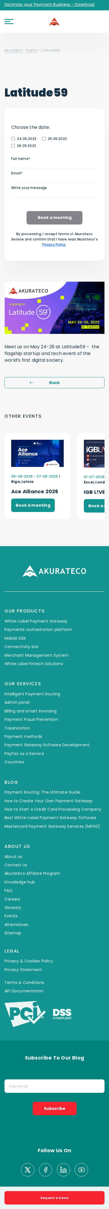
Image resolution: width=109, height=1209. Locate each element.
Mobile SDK (15, 638)
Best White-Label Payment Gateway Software (50, 817)
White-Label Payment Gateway (35, 621)
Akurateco (13, 50)
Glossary (13, 907)
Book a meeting (55, 217)
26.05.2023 (26, 145)
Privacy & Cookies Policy (28, 961)
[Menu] (8, 21)
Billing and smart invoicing (30, 711)
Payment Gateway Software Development (47, 745)
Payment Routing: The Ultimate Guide (42, 792)
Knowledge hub (19, 882)
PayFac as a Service (24, 753)
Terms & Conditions (24, 982)
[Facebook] (45, 1170)
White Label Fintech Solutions (33, 664)
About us (13, 856)
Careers (12, 899)
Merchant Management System (36, 655)
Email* (16, 173)
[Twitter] (27, 1170)
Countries (14, 762)
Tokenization (17, 728)
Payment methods (23, 736)
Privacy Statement (23, 969)
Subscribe (54, 1108)
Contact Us (15, 865)
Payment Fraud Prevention (31, 719)
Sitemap (12, 933)
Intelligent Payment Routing (32, 694)
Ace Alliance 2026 (34, 491)
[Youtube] (81, 1170)
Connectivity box (21, 646)
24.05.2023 (26, 138)
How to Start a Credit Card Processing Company (52, 809)
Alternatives (16, 924)
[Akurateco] (54, 21)
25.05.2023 (57, 138)
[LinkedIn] (63, 1170)
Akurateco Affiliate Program (32, 873)
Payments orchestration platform (38, 629)
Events (31, 50)
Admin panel (17, 702)
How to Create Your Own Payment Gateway (48, 801)
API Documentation (23, 991)
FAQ (8, 890)
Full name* (20, 158)
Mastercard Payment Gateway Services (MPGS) (52, 826)
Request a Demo (54, 1198)
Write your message (29, 187)
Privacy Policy (54, 244)
